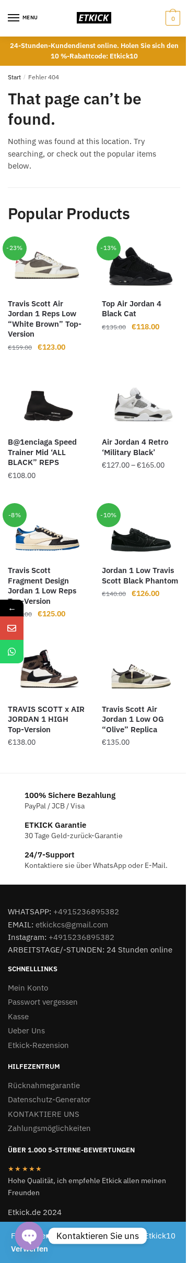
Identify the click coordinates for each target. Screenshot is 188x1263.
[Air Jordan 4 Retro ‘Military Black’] (141, 403)
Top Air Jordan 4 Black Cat (131, 309)
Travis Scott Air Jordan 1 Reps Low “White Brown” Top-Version (44, 319)
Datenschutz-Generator (49, 1099)
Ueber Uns (26, 1030)
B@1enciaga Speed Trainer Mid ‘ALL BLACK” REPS (42, 452)
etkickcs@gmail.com (72, 925)
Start (14, 77)
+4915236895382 (86, 911)
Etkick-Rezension (38, 1045)
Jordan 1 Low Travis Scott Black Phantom (140, 575)
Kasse (18, 1016)
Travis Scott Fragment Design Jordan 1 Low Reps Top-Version (42, 585)
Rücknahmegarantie (44, 1085)
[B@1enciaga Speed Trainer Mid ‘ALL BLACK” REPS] (47, 403)
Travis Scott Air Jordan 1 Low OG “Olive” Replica (133, 719)
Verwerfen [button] (29, 1249)
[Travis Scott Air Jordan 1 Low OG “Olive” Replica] (141, 671)
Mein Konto (28, 988)
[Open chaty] (29, 1236)
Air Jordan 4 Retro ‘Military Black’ (135, 447)
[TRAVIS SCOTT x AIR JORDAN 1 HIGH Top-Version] (47, 671)
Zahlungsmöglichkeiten (49, 1128)
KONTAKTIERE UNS (43, 1114)
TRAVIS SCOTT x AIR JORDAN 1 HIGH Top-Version (46, 719)
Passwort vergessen (43, 1002)
